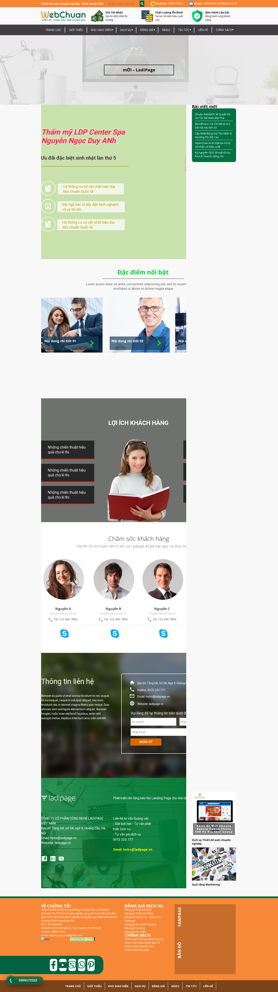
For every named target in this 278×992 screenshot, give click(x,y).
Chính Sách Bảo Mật (137, 950)
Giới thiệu (76, 30)
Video (166, 30)
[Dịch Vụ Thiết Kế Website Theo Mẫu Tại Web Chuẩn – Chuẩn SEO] (214, 814)
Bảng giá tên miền (135, 931)
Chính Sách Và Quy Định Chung (144, 939)
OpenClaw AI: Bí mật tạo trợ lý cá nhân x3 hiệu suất (212, 144)
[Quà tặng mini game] (214, 864)
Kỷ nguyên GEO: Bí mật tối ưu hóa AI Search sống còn (212, 154)
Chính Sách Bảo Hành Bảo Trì (142, 942)
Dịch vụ (140, 986)
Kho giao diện (101, 30)
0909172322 (175, 3)
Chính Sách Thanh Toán (139, 946)
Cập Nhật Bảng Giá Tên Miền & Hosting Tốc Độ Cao (213, 135)
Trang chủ (53, 30)
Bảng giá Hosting (135, 928)
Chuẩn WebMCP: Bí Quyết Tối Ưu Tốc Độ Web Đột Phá (212, 116)
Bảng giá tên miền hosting (140, 924)
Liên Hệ (203, 30)
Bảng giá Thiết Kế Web (138, 909)
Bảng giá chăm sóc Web (139, 913)
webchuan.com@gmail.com (220, 3)
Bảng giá (146, 30)
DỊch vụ (125, 30)
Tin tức (183, 30)
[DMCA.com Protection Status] (82, 939)
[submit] (142, 4)
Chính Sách (224, 30)
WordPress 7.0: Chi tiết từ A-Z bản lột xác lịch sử (212, 125)
